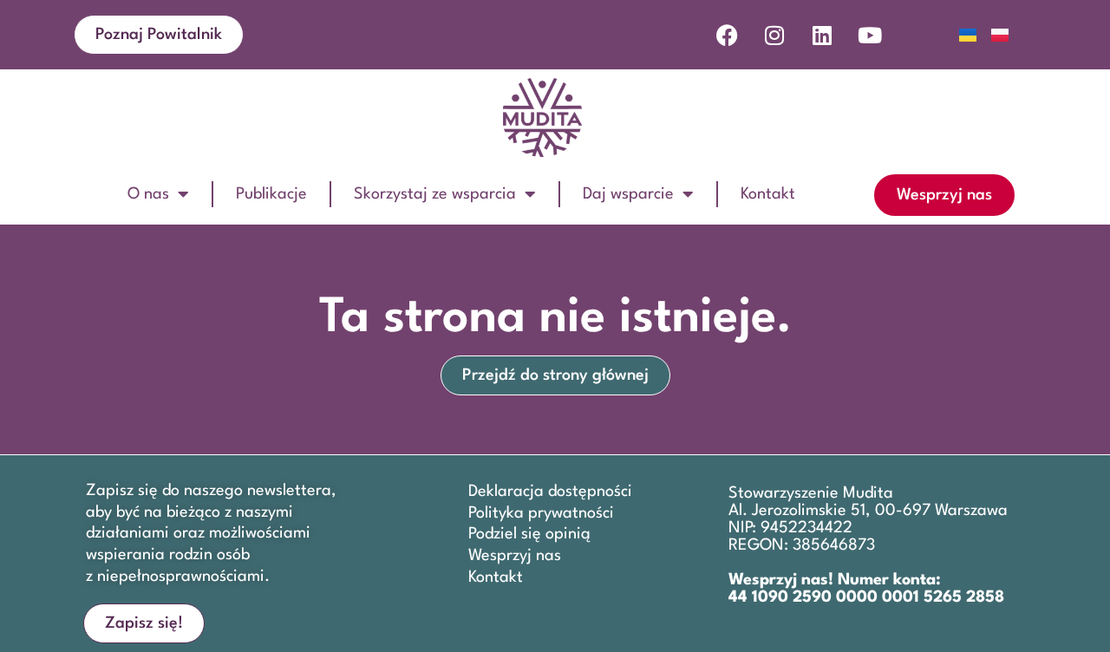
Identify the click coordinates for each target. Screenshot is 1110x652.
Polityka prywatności (541, 513)
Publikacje (271, 194)
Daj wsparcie (628, 194)
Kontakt (768, 194)
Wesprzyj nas (514, 556)
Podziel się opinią (529, 534)
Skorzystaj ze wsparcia (435, 194)
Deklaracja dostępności (550, 491)
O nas (148, 194)
